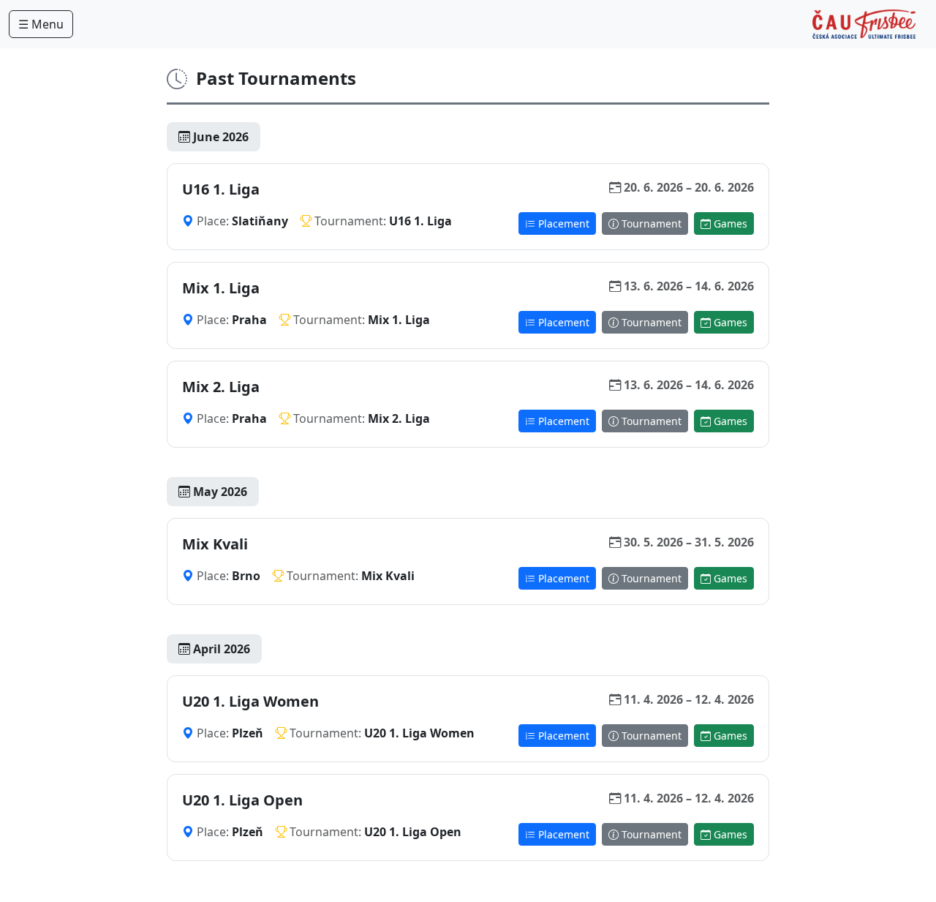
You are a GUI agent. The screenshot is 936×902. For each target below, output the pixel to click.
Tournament (650, 223)
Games (729, 223)
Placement (562, 223)
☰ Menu (41, 24)
